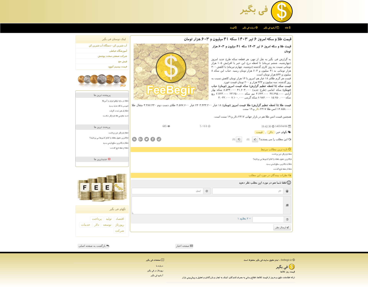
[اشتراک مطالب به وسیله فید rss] (134, 138)
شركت (119, 230)
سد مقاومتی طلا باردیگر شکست (115, 116)
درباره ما (159, 266)
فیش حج (122, 61)
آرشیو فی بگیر (270, 28)
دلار (257, 109)
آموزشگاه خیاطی (118, 50)
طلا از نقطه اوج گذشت (282, 169)
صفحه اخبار (183, 245)
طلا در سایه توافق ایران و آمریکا (114, 101)
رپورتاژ (119, 224)
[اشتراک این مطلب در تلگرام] (159, 138)
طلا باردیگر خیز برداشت (281, 154)
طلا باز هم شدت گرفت (118, 111)
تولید (109, 218)
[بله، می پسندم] (255, 139)
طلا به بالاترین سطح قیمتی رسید (278, 164)
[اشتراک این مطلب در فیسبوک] (152, 138)
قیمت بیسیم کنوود (117, 66)
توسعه (107, 224)
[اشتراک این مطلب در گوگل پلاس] (140, 138)
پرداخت (97, 218)
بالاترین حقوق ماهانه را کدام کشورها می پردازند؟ (272, 159)
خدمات (85, 224)
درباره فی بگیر (248, 28)
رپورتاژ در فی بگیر (155, 271)
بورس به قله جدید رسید (118, 106)
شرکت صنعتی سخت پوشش (112, 56)
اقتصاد (120, 218)
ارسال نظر (281, 227)
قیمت (232, 28)
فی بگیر (253, 11)
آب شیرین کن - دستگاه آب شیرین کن (108, 45)
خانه (287, 28)
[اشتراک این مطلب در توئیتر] (146, 138)
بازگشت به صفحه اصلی (92, 245)
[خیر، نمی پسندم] (239, 139)
